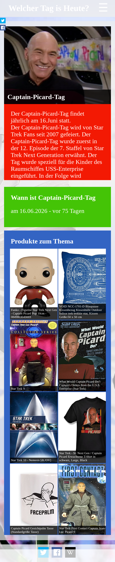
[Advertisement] (57, 555)
